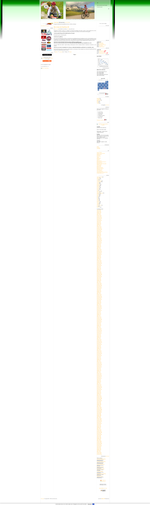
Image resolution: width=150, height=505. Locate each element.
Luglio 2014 (99, 346)
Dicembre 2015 (99, 330)
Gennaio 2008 (99, 419)
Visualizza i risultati (100, 120)
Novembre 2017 (99, 308)
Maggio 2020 (99, 280)
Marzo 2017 (99, 316)
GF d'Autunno (101, 52)
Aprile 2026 (99, 213)
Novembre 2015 (99, 331)
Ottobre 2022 (99, 253)
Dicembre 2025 (99, 217)
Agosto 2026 (99, 209)
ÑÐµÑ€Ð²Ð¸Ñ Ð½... (100, 476)
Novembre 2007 (99, 421)
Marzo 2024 (99, 237)
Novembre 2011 (99, 376)
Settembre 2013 (99, 355)
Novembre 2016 (99, 319)
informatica (98, 191)
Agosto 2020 (99, 277)
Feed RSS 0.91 (104, 480)
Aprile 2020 (99, 281)
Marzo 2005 (99, 451)
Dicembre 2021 (99, 262)
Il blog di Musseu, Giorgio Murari (102, 172)
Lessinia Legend (101, 46)
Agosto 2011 (99, 379)
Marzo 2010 (99, 395)
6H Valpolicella (101, 50)
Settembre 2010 (99, 389)
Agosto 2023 (99, 243)
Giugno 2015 (99, 335)
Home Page (56, 22)
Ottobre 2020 (99, 275)
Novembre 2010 (99, 387)
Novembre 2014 (99, 342)
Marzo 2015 (99, 338)
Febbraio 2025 (99, 226)
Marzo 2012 (99, 372)
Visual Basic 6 (99, 205)
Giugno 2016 (99, 324)
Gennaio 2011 (99, 385)
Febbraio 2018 (99, 305)
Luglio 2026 (99, 210)
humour (98, 189)
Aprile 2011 (99, 382)
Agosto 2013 (99, 356)
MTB (98, 101)
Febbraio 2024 (99, 238)
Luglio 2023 (99, 244)
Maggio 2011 (99, 381)
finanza (98, 186)
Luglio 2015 (99, 334)
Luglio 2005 (99, 447)
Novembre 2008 (99, 410)
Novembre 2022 (99, 252)
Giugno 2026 (99, 211)
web (97, 206)
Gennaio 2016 (99, 329)
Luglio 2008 (99, 413)
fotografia (98, 99)
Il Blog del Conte (99, 169)
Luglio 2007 (99, 425)
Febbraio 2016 (99, 328)
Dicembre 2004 (99, 454)
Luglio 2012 (99, 368)
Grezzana (98, 187)
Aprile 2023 (99, 247)
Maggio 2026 (99, 212)
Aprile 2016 (99, 326)
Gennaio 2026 (99, 216)
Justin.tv (98, 159)
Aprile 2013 (99, 360)
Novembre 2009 (99, 398)
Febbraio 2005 (99, 452)
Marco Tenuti (92, 19)
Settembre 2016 (99, 321)
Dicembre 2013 (99, 352)
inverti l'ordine (67, 22)
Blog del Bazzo (99, 154)
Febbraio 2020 (99, 283)
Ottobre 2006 (99, 433)
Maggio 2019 (99, 291)
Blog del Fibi (99, 166)
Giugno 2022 (99, 256)
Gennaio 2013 (99, 363)
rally (97, 102)
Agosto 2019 (99, 288)
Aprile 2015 (99, 337)
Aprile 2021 (99, 270)
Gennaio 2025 (99, 227)
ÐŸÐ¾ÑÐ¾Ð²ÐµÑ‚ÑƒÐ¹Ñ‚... (101, 459)
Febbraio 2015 (99, 339)
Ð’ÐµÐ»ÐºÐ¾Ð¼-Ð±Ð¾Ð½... (101, 473)
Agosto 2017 (99, 311)
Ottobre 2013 (99, 354)
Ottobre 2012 (99, 365)
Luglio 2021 (99, 267)
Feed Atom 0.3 (103, 481)
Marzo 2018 (99, 304)
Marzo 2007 (99, 428)
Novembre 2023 (99, 240)
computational (99, 180)
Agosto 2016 (99, 322)
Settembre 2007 (99, 423)
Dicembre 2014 (99, 341)
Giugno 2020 (99, 279)
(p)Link (56, 51)
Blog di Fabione (99, 162)
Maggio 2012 (99, 370)
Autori (98, 146)
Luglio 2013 (99, 357)
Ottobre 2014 (99, 343)
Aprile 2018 (99, 303)
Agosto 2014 (99, 345)
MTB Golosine (99, 164)
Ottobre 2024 (99, 230)
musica (98, 194)
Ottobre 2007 (99, 422)
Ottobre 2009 (99, 399)
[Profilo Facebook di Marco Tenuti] (47, 58)
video (98, 204)
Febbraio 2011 (99, 384)
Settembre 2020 (99, 276)
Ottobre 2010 (99, 388)
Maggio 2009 (99, 404)
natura (98, 195)
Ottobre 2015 (99, 332)
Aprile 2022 (99, 258)
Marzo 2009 (99, 406)
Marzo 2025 (99, 225)
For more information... (100, 466)
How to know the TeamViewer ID (61, 27)
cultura (98, 183)
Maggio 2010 (99, 393)
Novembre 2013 (99, 353)
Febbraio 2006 (99, 441)
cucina (98, 182)
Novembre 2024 (99, 229)
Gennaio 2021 (99, 272)
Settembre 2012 (99, 366)
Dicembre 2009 (99, 397)
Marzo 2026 (99, 214)
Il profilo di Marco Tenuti (47, 57)
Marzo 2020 (99, 282)
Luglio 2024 (99, 233)
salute (98, 199)
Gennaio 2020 (99, 284)
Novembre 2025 (99, 218)
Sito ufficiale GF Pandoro (45, 25)
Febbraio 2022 (99, 260)
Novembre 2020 (99, 274)
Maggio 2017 (99, 314)
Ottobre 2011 (99, 377)
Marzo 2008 (99, 417)
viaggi (98, 103)
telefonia (98, 201)
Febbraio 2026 (99, 215)
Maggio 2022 (99, 257)
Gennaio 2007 (99, 430)
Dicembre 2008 (99, 409)
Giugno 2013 (99, 358)
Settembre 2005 (99, 445)
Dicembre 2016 (99, 318)
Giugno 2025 (99, 223)
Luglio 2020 (99, 278)
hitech (98, 188)
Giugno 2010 (99, 392)
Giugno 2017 (99, 313)
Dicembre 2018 (99, 296)
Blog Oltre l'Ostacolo (100, 168)
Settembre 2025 (99, 220)
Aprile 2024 (99, 236)
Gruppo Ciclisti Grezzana (101, 153)
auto (97, 179)
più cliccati (107, 456)
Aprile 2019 (99, 292)
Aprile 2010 (99, 394)
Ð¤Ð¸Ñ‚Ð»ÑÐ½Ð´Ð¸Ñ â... (101, 464)
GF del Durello (101, 43)
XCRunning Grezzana (102, 53)
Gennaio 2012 (99, 374)
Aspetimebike (99, 165)
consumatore (99, 181)
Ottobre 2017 (99, 309)
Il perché (98, 147)
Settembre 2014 (99, 344)
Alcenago (98, 178)
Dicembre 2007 (99, 420)
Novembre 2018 (99, 297)
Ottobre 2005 (99, 444)
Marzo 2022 (99, 259)
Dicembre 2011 (99, 375)
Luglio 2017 (99, 312)
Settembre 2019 (99, 287)
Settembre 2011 (99, 378)
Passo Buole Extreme (102, 44)
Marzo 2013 (99, 361)
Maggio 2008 (99, 415)
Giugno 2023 (99, 245)
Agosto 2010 (99, 390)
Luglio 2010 (99, 391)
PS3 (97, 197)
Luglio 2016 (99, 323)
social (98, 200)
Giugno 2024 (99, 234)
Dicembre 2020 (99, 273)
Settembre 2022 (99, 254)
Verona (98, 202)
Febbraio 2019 (99, 294)
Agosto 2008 (99, 412)
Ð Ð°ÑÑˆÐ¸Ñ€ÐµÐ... (100, 471)
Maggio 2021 (99, 269)
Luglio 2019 (99, 289)
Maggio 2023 (99, 246)
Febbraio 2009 (99, 407)
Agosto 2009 (99, 401)
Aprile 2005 (99, 450)
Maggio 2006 (99, 438)
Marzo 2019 (99, 293)
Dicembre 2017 (99, 307)
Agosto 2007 (99, 424)
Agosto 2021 (99, 266)
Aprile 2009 (99, 405)
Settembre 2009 (99, 400)
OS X (97, 196)
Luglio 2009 (99, 402)
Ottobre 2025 (99, 219)
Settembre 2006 (99, 434)
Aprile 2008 (99, 416)
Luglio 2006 (99, 436)
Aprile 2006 (99, 439)
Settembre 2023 (99, 242)
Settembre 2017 (99, 310)
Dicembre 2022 (99, 251)
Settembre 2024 (99, 231)
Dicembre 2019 (99, 285)
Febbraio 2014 (99, 350)
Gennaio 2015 (99, 340)
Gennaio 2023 (99, 250)
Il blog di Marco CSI (100, 173)
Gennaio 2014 (99, 351)
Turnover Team (99, 152)
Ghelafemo (98, 155)
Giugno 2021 (99, 268)
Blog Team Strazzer (100, 167)
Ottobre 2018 (99, 298)
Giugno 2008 (99, 414)
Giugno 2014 (99, 347)
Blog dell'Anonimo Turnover (101, 161)
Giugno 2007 (99, 426)
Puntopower (99, 156)
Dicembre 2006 (99, 431)
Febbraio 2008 (99, 418)
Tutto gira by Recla (100, 171)
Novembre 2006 (99, 432)
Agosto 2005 (99, 446)
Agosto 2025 (99, 221)
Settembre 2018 (99, 299)
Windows (98, 207)
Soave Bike (101, 45)
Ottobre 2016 (99, 320)
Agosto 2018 (99, 300)
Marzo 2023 (99, 248)
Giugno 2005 (99, 448)
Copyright (98, 148)
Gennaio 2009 (99, 408)
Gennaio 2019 (99, 295)
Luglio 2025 (99, 222)
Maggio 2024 (99, 235)
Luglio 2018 (99, 301)
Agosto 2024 (99, 232)
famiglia (98, 98)
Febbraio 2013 (99, 362)
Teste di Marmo (99, 170)
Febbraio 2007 (99, 429)
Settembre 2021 (99, 265)
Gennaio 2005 (99, 453)
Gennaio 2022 (99, 261)
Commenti (60, 51)
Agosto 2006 (99, 435)
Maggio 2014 (99, 348)
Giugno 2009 (99, 403)
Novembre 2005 (99, 443)
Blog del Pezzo (99, 160)
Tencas (98, 157)
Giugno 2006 (99, 437)
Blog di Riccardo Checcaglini (101, 163)
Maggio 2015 (99, 336)
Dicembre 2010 (99, 386)
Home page (42, 498)
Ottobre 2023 (99, 241)
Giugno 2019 (99, 290)
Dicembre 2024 (99, 228)
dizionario (98, 184)
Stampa (70, 51)
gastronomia (99, 100)
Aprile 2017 (99, 315)
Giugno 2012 (99, 369)
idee (97, 190)
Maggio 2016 (99, 325)
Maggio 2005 (99, 449)
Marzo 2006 (99, 440)
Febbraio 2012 (99, 373)
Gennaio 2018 (99, 306)
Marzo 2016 (99, 327)
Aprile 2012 (99, 371)
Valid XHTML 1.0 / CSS (103, 488)
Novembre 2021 (99, 263)
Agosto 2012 (99, 367)
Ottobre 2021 (99, 264)
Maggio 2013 (99, 359)
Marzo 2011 (99, 383)
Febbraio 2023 (99, 249)
